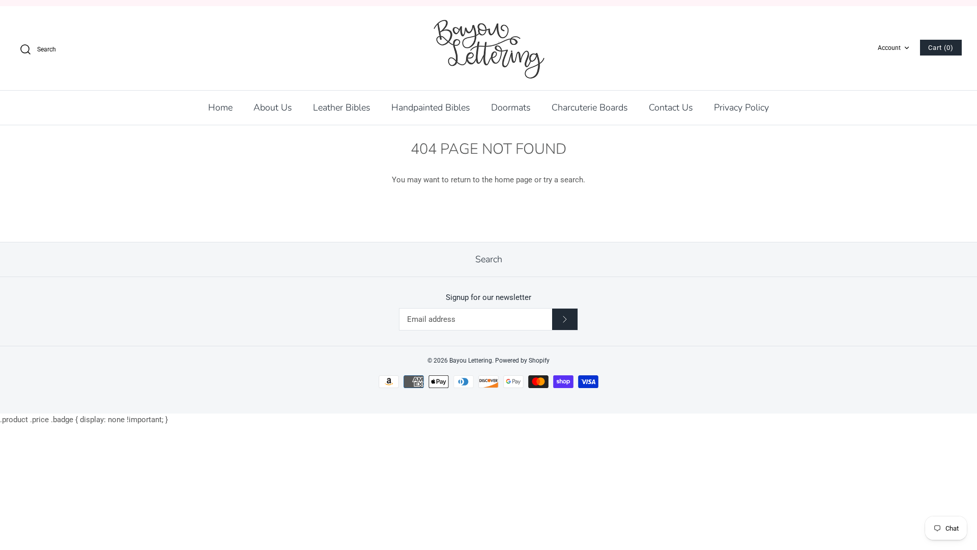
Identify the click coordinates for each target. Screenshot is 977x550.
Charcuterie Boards (590, 107)
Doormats (511, 107)
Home (220, 107)
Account (889, 47)
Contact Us (671, 107)
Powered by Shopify (522, 360)
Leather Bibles (341, 107)
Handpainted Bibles (430, 107)
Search (488, 259)
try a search (563, 179)
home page (513, 179)
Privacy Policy (741, 107)
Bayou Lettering (470, 360)
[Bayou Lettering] (488, 48)
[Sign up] (565, 319)
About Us (272, 107)
